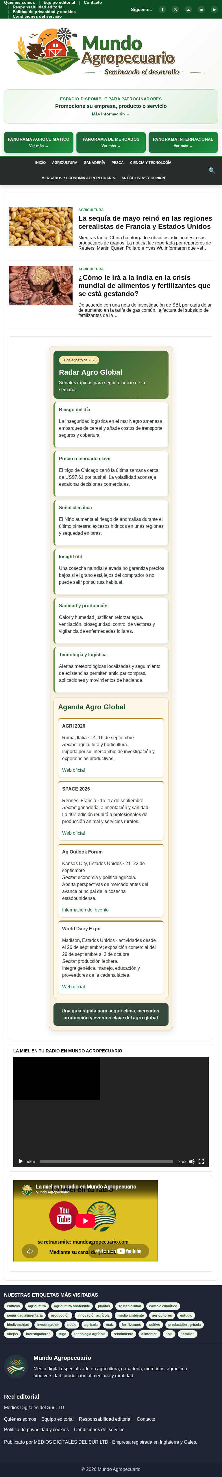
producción (60, 1315)
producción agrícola (184, 1325)
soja (169, 1334)
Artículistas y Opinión (143, 178)
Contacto (93, 2)
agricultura (37, 1306)
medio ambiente (131, 1315)
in (201, 9)
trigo (62, 1334)
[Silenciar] (192, 1161)
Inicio (40, 162)
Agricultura (64, 162)
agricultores (162, 1315)
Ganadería (94, 162)
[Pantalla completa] (201, 1161)
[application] (111, 1112)
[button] (38, 142)
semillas (188, 1334)
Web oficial (73, 770)
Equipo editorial (59, 2)
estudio (186, 1315)
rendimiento (123, 1334)
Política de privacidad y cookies (44, 11)
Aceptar (188, 1468)
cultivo (154, 1325)
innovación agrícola (93, 1315)
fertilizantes (131, 1325)
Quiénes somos (19, 2)
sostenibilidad (129, 1306)
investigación (48, 1325)
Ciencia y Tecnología (150, 162)
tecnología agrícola (90, 1334)
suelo (71, 1325)
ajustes (156, 1470)
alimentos (149, 1334)
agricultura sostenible (72, 1306)
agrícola (91, 1325)
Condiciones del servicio (37, 16)
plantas (104, 1306)
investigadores (38, 1334)
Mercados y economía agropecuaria (78, 178)
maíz (110, 1325)
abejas (12, 1334)
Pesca (118, 162)
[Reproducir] (21, 1161)
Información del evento (85, 909)
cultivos (13, 1306)
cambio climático (163, 1306)
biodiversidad (18, 1325)
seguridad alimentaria (25, 1315)
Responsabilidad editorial (38, 7)
